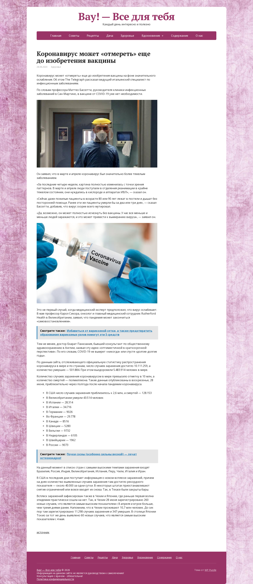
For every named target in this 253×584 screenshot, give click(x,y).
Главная (55, 36)
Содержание (179, 36)
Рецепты (93, 36)
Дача (109, 36)
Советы (74, 36)
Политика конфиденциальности (55, 579)
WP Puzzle (210, 570)
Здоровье (127, 36)
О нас (199, 36)
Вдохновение (151, 36)
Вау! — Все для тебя (126, 16)
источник (43, 532)
